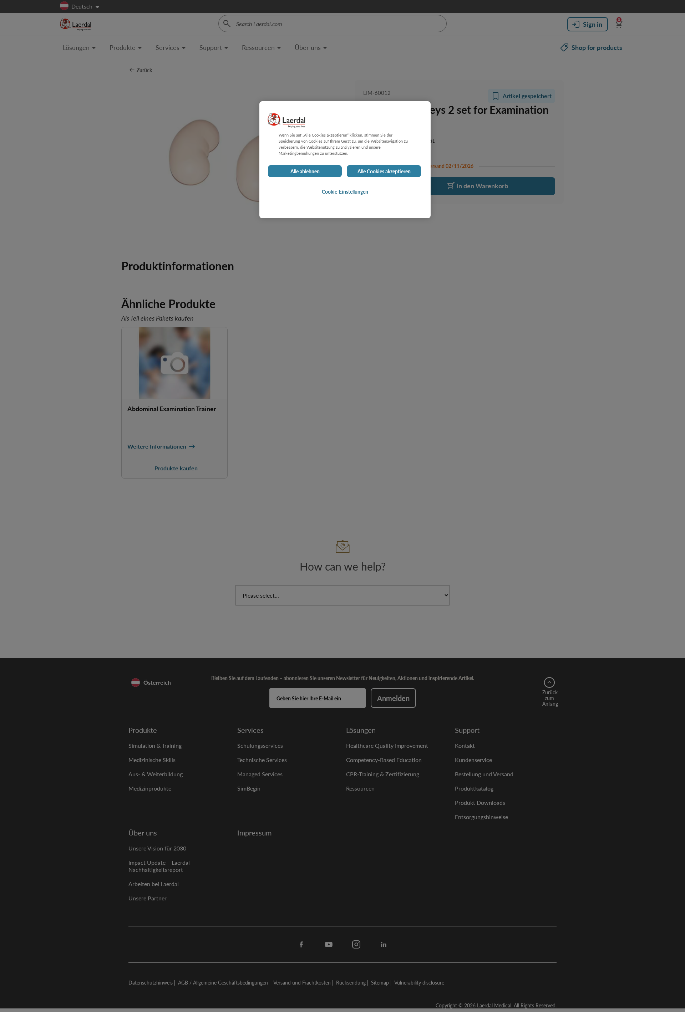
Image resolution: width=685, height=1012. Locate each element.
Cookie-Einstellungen (345, 191)
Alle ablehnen (305, 171)
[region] (345, 159)
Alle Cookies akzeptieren (384, 171)
